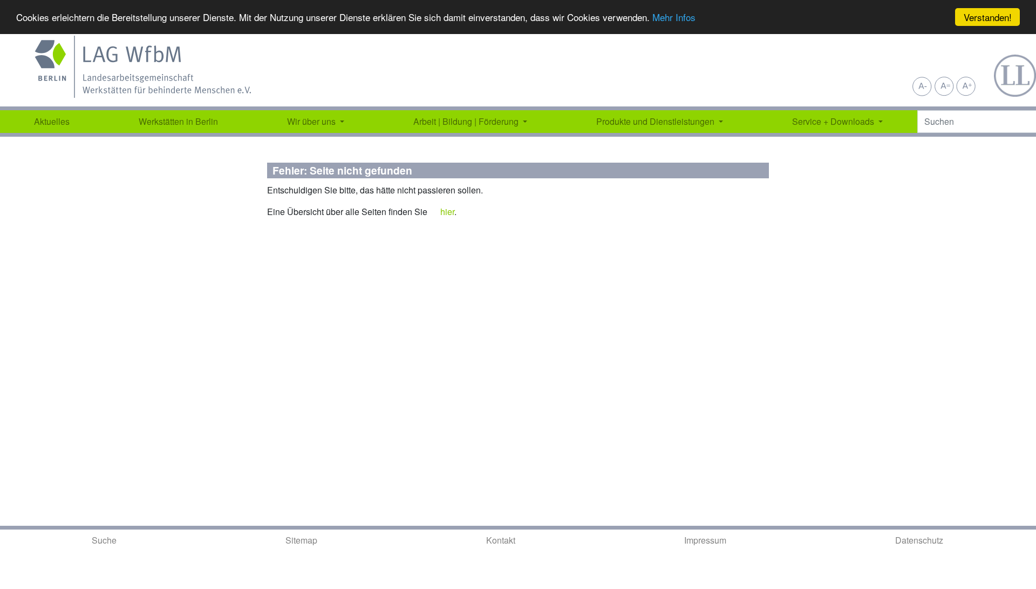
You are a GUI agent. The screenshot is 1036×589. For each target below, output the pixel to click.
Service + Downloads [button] (834, 121)
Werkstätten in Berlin (178, 121)
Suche (104, 540)
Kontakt (500, 540)
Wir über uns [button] (312, 121)
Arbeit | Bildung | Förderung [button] (467, 121)
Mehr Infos (674, 17)
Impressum (705, 540)
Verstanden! (988, 17)
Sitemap (301, 540)
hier (447, 211)
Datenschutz (919, 540)
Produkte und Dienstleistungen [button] (656, 121)
